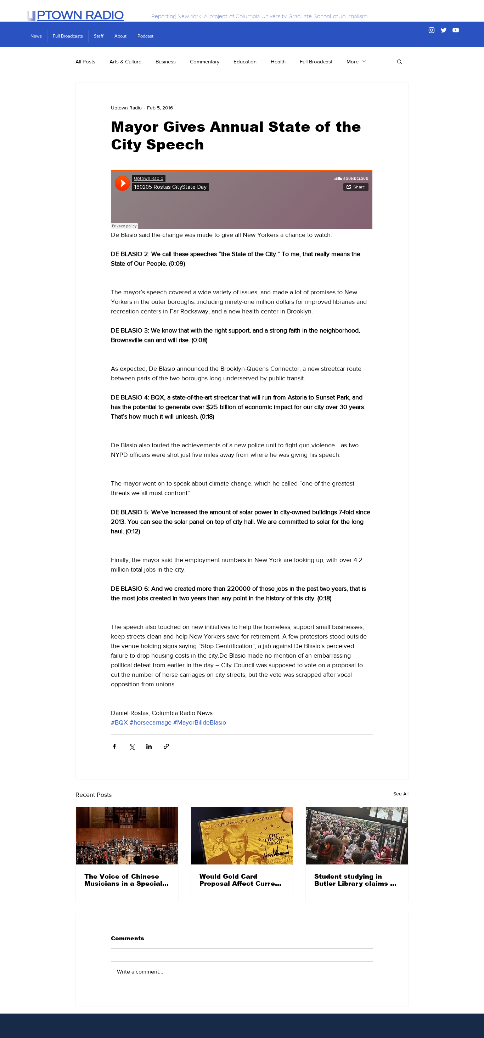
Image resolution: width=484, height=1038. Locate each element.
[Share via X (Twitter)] (131, 746)
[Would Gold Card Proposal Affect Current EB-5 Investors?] (242, 835)
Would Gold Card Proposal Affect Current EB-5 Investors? (240, 880)
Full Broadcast (316, 61)
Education (245, 61)
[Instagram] (431, 30)
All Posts (85, 61)
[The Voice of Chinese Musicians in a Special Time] (127, 835)
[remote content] (242, 200)
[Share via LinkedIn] (149, 746)
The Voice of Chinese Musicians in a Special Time (123, 880)
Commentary (204, 61)
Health (278, 61)
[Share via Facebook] (114, 746)
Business (166, 61)
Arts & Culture (125, 61)
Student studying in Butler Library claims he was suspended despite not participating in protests (356, 880)
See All (401, 793)
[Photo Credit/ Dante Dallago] (357, 835)
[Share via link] (166, 746)
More (353, 61)
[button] (399, 61)
